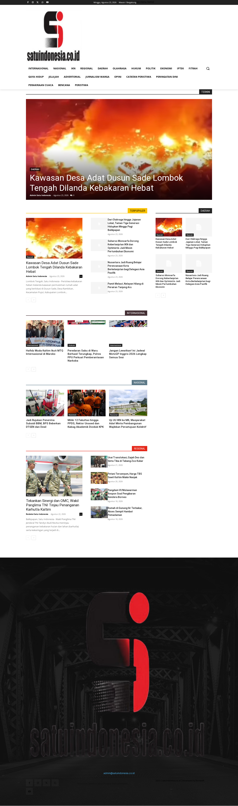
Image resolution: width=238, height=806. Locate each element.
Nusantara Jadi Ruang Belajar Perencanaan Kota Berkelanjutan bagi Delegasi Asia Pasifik (198, 279)
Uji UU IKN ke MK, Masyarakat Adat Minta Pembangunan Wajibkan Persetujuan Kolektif (127, 423)
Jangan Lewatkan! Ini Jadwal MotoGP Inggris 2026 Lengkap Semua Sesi (128, 354)
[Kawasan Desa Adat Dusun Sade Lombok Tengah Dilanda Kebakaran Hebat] (119, 149)
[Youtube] (47, 3)
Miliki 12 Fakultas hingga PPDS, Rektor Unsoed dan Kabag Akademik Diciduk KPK (86, 423)
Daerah (35, 169)
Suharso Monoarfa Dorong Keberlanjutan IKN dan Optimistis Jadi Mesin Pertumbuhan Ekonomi (168, 281)
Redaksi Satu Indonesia (37, 514)
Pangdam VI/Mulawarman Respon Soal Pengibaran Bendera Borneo (122, 493)
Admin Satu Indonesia (40, 195)
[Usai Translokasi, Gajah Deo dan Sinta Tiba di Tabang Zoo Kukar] (99, 462)
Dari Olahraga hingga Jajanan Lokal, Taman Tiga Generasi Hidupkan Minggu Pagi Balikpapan (198, 243)
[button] (208, 68)
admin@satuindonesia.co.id (119, 773)
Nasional (30, 415)
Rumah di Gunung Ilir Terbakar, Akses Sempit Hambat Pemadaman (125, 511)
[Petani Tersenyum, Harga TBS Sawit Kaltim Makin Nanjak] (99, 478)
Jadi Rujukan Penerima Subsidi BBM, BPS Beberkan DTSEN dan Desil (43, 423)
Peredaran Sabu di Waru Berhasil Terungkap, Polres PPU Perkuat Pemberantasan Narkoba (86, 355)
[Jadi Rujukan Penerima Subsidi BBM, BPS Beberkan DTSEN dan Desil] (45, 403)
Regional (30, 495)
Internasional (32, 345)
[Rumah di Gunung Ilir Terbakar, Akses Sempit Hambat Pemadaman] (99, 512)
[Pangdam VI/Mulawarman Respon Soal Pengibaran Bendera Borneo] (99, 494)
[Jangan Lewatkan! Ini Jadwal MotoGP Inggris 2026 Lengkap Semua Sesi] (128, 333)
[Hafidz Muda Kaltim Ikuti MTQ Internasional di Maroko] (45, 333)
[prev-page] (28, 300)
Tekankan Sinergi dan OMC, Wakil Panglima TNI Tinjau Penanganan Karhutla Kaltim (52, 505)
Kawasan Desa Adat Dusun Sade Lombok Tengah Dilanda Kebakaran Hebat (106, 183)
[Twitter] (38, 3)
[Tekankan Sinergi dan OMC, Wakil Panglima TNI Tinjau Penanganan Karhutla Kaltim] (54, 476)
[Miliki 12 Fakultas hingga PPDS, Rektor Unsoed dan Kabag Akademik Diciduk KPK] (87, 403)
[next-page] (34, 300)
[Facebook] (28, 3)
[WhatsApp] (42, 3)
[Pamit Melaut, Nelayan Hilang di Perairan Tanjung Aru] (99, 288)
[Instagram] (33, 3)
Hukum (72, 345)
